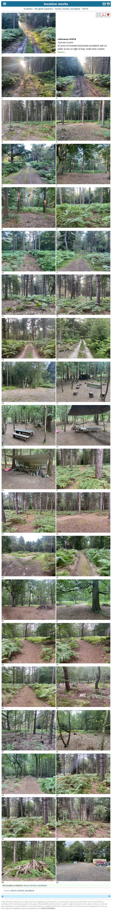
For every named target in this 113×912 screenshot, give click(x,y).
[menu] (4, 4)
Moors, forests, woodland (22, 890)
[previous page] (3, 896)
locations (28, 8)
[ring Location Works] (108, 4)
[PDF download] (103, 16)
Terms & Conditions (48, 908)
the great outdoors (44, 8)
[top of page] (109, 896)
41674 (85, 8)
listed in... (62, 52)
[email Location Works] (104, 4)
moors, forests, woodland (67, 8)
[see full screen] (98, 15)
